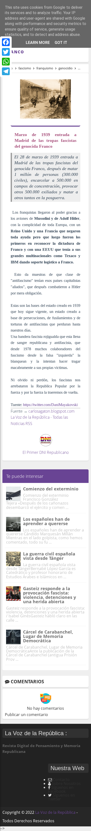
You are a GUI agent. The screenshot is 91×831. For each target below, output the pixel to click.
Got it (61, 42)
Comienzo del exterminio (50, 489)
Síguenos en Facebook (61, 789)
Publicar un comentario (26, 714)
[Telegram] (6, 71)
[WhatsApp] (6, 61)
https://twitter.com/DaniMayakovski (50, 405)
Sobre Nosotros (66, 783)
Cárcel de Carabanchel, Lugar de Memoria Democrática (48, 636)
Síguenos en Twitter (61, 797)
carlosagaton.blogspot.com (51, 411)
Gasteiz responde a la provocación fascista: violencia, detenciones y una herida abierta (49, 595)
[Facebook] (6, 42)
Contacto (61, 779)
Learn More (38, 42)
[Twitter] (6, 52)
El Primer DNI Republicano (46, 452)
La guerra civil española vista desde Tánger (49, 556)
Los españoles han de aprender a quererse (46, 521)
